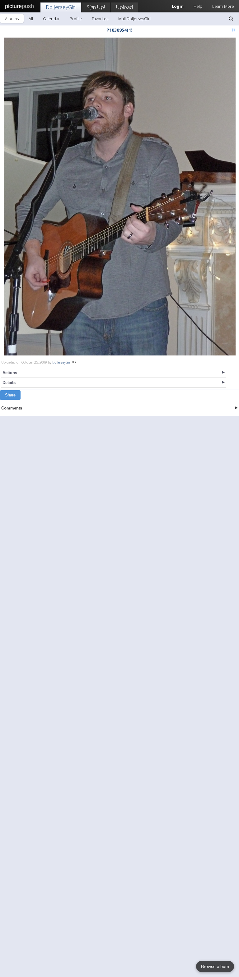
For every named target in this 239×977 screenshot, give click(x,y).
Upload (124, 7)
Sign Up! (96, 7)
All (31, 18)
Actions (9, 372)
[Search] (231, 19)
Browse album (215, 966)
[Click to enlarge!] (120, 196)
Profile (76, 18)
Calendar (51, 18)
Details (9, 382)
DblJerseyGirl (61, 7)
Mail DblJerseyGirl (134, 18)
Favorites (100, 18)
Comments (11, 408)
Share (10, 395)
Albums (12, 18)
